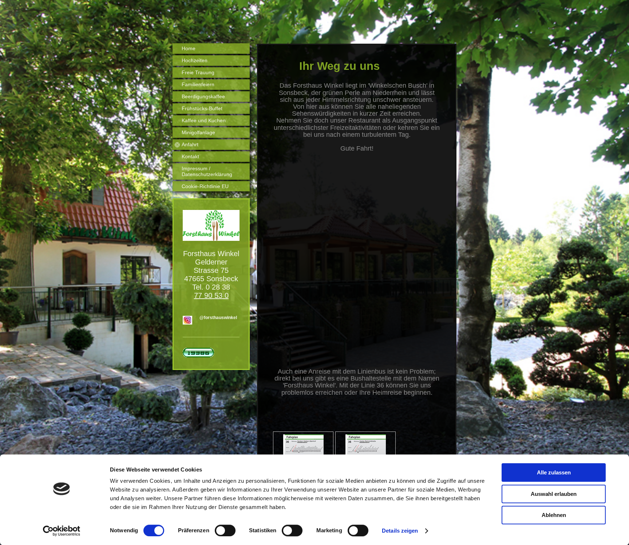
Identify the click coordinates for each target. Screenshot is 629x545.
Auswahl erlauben (554, 494)
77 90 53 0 (211, 295)
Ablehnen (554, 515)
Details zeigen (400, 531)
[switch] (225, 530)
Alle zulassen (554, 472)
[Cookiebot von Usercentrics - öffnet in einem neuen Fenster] (62, 530)
